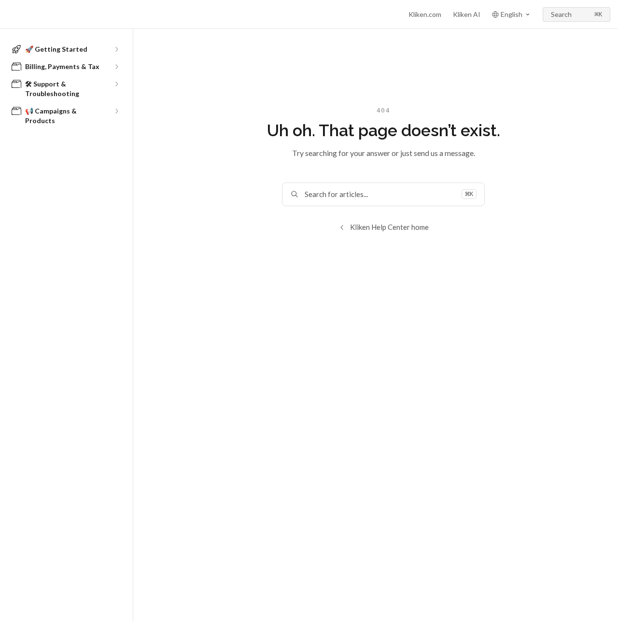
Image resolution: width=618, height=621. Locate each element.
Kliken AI (466, 14)
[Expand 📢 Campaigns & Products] (116, 111)
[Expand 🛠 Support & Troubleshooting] (116, 84)
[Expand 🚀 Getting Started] (116, 49)
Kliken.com (424, 14)
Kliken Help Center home (389, 227)
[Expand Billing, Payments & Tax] (116, 66)
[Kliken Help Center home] (10, 14)
